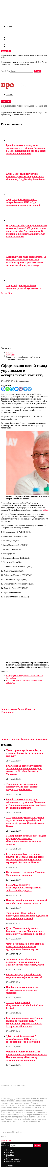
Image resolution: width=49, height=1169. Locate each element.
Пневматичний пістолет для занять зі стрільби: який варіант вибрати (26, 901)
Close (3, 1143)
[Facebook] (3, 389)
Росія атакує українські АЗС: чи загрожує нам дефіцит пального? (24, 976)
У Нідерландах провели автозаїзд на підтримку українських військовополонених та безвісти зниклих (26, 839)
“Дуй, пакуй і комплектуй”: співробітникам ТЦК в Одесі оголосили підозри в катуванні (23, 202)
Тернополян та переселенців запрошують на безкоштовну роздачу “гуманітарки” (22, 787)
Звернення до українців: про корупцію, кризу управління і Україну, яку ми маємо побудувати (25, 962)
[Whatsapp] (7, 389)
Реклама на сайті (13, 46)
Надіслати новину (14, 44)
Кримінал (10, 39)
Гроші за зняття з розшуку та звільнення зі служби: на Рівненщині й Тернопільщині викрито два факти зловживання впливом (26, 149)
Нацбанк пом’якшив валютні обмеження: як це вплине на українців (22, 990)
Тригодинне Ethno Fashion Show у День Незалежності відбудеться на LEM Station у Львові (27, 916)
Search (37, 71)
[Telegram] (25, 389)
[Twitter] (29, 389)
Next (10, 293)
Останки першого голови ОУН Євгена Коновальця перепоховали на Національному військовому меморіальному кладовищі (26, 1055)
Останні (9, 26)
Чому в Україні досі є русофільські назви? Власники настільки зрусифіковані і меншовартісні (25, 946)
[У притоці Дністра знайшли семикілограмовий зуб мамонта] (27, 275)
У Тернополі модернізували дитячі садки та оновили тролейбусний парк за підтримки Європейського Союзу (25, 821)
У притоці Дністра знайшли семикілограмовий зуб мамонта (23, 287)
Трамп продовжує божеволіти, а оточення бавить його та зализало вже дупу (24, 753)
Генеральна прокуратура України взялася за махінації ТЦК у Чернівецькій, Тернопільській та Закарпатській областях (24, 1022)
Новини (9, 35)
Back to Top (6, 1141)
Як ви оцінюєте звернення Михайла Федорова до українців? (25, 873)
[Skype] (12, 389)
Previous (4, 293)
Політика (10, 37)
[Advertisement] (24, 320)
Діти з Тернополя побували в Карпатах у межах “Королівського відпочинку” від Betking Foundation (25, 176)
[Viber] (21, 389)
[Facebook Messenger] (16, 389)
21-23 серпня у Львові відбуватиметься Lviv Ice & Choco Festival (24, 1005)
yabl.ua (45, 510)
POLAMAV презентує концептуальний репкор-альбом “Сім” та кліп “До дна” (23, 887)
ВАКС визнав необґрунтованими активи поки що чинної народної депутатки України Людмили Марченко (24, 769)
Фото (8, 42)
